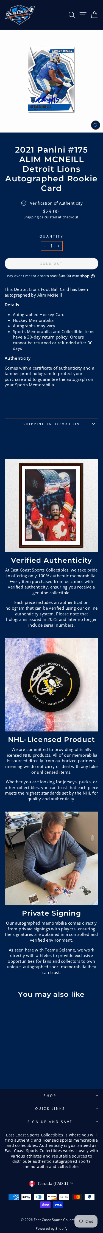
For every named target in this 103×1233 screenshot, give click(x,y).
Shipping (31, 217)
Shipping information (51, 424)
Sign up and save (50, 1121)
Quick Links (50, 1108)
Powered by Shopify (52, 1228)
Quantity (51, 236)
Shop (50, 1095)
